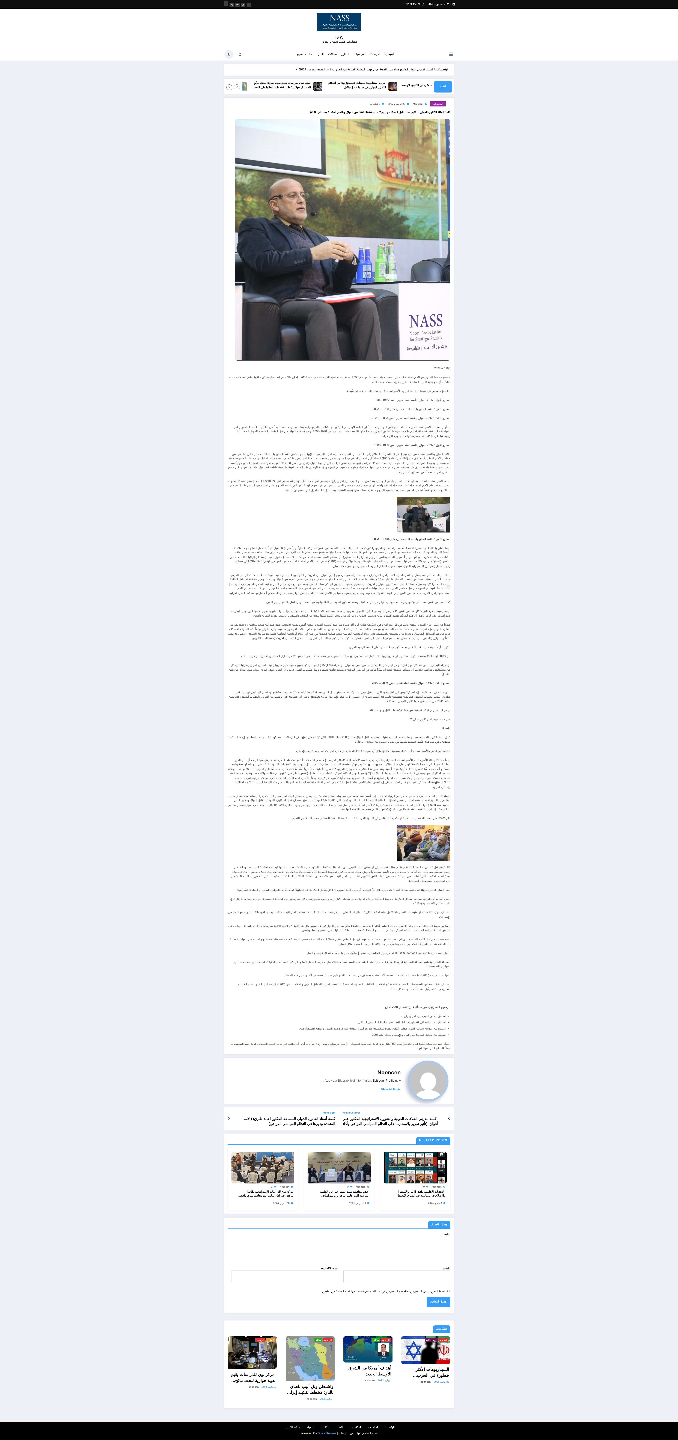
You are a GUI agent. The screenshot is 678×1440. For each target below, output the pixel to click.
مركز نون (340, 37)
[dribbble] (237, 5)
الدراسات (375, 54)
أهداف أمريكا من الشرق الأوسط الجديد (369, 1371)
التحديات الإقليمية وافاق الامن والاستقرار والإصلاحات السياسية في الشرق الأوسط (421, 1194)
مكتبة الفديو (304, 54)
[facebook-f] (249, 5)
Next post (329, 1112)
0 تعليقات (375, 104)
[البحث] (240, 54)
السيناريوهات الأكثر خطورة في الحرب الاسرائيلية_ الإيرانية (431, 1372)
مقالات (332, 54)
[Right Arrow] (229, 87)
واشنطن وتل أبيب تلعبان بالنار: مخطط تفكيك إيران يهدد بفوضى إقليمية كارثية (289, 85)
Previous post (351, 1112)
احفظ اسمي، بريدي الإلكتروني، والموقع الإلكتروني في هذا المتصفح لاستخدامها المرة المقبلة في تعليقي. (383, 1291)
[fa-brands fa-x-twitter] (243, 5)
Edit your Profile (383, 1081)
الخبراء (320, 54)
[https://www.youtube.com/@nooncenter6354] (226, 3)
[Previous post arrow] (449, 1118)
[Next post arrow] (229, 1118)
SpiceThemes (327, 1433)
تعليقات (445, 1234)
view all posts (391, 1089)
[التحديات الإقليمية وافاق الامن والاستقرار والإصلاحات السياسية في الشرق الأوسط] (415, 1167)
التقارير (345, 54)
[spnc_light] (228, 54)
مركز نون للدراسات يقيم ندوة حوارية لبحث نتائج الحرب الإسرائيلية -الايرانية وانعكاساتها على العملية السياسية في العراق (361, 85)
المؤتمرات (359, 54)
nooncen (418, 104)
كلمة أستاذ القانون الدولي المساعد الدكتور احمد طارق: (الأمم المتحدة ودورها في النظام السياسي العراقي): (289, 1121)
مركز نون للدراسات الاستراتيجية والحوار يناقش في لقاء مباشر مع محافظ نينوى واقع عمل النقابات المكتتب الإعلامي (267, 1194)
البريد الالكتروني (329, 1268)
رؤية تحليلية (431, 1340)
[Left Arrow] (237, 87)
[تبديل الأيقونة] (451, 54)
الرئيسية (389, 54)
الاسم (446, 1268)
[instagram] (232, 5)
